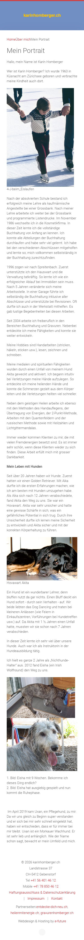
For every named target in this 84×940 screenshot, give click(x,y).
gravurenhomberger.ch (57, 913)
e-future (60, 921)
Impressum (36, 899)
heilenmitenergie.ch (25, 913)
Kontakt (56, 899)
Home (11, 39)
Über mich (23, 39)
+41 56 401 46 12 (43, 880)
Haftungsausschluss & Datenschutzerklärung (42, 892)
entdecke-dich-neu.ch (51, 907)
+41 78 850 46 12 (45, 886)
